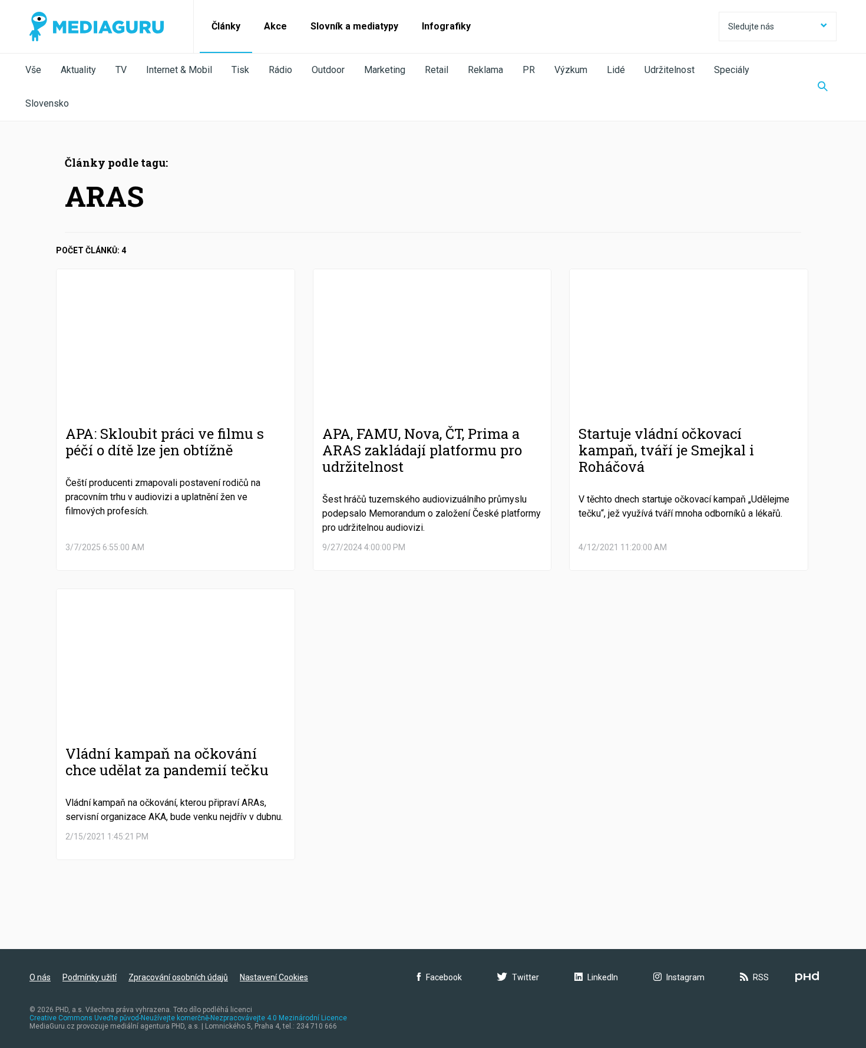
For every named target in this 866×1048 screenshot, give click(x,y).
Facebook (444, 977)
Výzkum (570, 69)
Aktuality (78, 69)
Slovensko (47, 103)
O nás (40, 977)
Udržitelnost (669, 69)
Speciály (731, 69)
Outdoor (328, 69)
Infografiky (446, 26)
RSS (761, 977)
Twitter (525, 977)
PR (529, 69)
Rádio (280, 69)
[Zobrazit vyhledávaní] (823, 87)
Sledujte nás (751, 26)
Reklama (485, 69)
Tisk (240, 69)
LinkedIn (602, 977)
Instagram (685, 977)
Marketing (384, 69)
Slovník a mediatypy (354, 26)
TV (121, 69)
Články (225, 26)
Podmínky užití (89, 977)
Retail (436, 69)
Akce (275, 26)
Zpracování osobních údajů (178, 977)
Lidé (616, 69)
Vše (33, 69)
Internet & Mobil (179, 69)
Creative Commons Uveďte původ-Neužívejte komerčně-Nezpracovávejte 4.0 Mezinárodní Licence (188, 1018)
